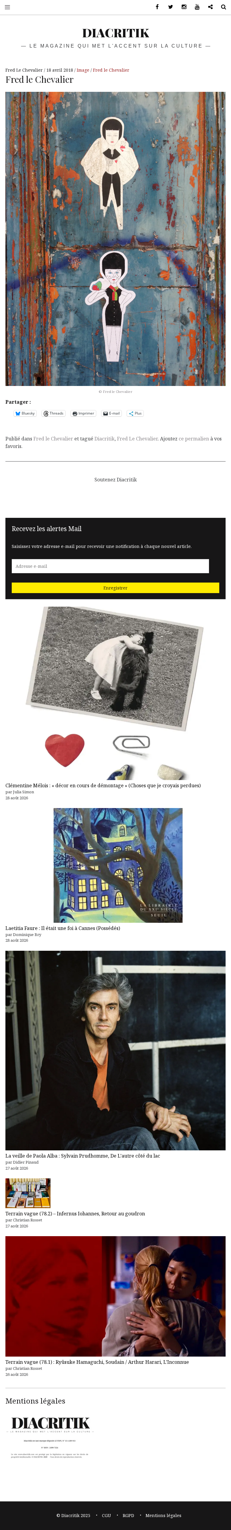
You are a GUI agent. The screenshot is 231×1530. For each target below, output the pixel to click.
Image (84, 70)
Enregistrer (115, 588)
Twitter (168, 7)
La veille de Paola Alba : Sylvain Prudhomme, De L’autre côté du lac (82, 1155)
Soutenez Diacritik (208, 7)
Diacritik (104, 438)
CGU (106, 1515)
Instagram (182, 7)
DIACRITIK (115, 32)
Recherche (221, 7)
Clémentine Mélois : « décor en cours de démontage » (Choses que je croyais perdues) (103, 785)
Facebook (155, 7)
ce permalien (194, 438)
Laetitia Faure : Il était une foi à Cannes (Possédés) (62, 928)
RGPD (128, 1515)
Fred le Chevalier (111, 70)
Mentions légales (163, 1515)
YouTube (195, 7)
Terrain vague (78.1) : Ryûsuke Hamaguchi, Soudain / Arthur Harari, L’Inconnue (97, 1362)
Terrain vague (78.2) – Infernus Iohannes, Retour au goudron (75, 1213)
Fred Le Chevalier (24, 70)
